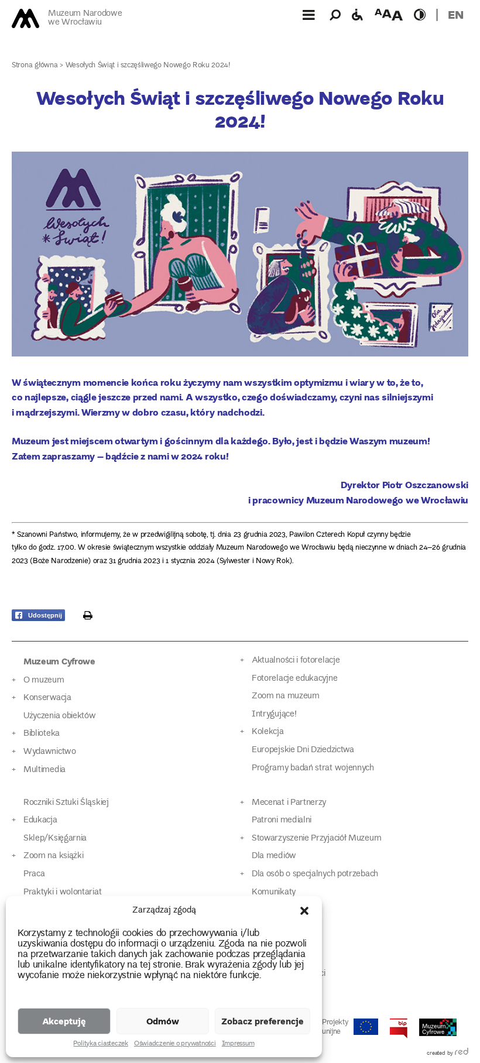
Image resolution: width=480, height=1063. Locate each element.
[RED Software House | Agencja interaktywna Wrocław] (461, 1053)
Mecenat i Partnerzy (289, 802)
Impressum (238, 1044)
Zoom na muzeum (286, 696)
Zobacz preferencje (262, 1020)
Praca (33, 874)
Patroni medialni (281, 820)
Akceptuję (64, 1020)
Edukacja (40, 820)
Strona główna (35, 66)
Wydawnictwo (49, 752)
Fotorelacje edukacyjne (294, 678)
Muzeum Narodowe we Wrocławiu (85, 18)
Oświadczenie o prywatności (175, 1044)
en (456, 14)
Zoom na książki (53, 856)
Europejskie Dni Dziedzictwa (303, 750)
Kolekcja (268, 732)
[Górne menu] (308, 15)
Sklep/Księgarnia (55, 838)
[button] (304, 911)
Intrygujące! (274, 714)
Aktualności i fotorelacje (296, 660)
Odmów (162, 1020)
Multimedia (44, 770)
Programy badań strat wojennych (313, 768)
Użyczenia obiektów (59, 716)
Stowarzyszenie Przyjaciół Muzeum (316, 838)
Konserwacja (47, 698)
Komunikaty (274, 892)
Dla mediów (274, 856)
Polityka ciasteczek (100, 1044)
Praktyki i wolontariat (62, 892)
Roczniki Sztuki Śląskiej (66, 802)
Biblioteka (41, 733)
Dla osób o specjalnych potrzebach (315, 874)
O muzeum (43, 680)
